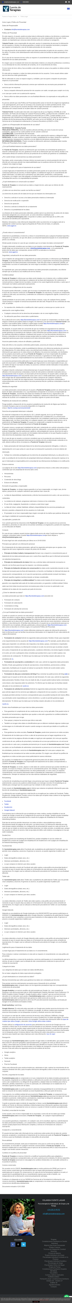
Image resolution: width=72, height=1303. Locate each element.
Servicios (54, 1251)
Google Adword (9, 810)
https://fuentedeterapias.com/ (29, 320)
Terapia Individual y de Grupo (54, 1255)
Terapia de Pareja (54, 1267)
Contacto (54, 1287)
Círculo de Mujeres (54, 1253)
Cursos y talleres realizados (54, 1275)
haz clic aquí (51, 1034)
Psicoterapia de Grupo (55, 1263)
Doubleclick (8, 807)
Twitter (6, 804)
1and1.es (25, 686)
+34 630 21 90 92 (53, 1210)
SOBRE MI (53, 1283)
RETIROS (53, 1271)
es (12, 659)
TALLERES (53, 1273)
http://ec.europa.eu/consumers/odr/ (19, 408)
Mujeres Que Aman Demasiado (54, 1245)
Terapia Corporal (54, 1247)
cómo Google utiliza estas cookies (39, 1021)
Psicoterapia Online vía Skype (55, 1265)
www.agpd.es (11, 226)
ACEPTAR (36, 1301)
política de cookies (44, 1300)
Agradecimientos (54, 1285)
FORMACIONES (53, 1277)
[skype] (23, 1244)
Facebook (7, 801)
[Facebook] (13, 1244)
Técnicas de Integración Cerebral (55, 1249)
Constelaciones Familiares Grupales (54, 1269)
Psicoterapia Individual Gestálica (55, 1261)
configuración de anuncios (23, 1024)
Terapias (53, 1239)
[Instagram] (18, 1244)
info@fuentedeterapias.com (11, 2)
